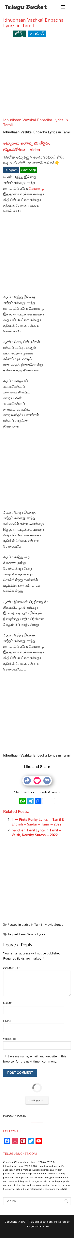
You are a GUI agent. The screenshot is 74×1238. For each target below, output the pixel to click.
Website (9, 1038)
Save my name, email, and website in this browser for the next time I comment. (34, 1059)
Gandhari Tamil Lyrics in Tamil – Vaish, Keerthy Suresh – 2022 (36, 832)
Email (7, 1021)
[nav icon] (63, 7)
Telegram (11, 170)
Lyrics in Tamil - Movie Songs (42, 924)
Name (7, 1003)
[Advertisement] (37, 79)
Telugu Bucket (26, 6)
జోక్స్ (19, 33)
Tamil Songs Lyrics (32, 934)
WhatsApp (28, 170)
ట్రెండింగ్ (37, 33)
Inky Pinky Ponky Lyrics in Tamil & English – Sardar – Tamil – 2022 (38, 821)
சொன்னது (37, 188)
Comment (12, 968)
